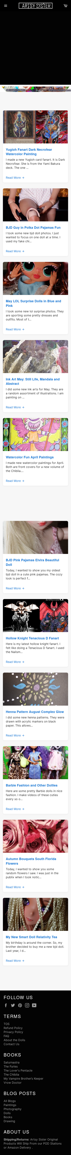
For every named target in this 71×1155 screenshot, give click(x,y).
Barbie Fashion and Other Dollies (32, 785)
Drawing (9, 1121)
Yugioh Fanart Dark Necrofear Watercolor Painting (29, 151)
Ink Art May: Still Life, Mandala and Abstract (33, 381)
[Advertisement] (35, 49)
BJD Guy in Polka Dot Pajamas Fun (33, 227)
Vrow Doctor (12, 1082)
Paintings (10, 1105)
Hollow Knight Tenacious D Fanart (32, 638)
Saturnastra (11, 1062)
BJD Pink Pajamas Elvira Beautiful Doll (32, 562)
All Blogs (10, 1101)
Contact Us (11, 1044)
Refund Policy (13, 1028)
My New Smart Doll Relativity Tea (31, 937)
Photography (12, 1109)
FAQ (6, 1036)
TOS (6, 1024)
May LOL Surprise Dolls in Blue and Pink (33, 303)
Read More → (15, 177)
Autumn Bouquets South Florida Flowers (31, 860)
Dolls (7, 1113)
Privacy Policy (13, 1032)
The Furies (11, 1066)
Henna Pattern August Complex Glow (35, 711)
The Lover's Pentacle (18, 1070)
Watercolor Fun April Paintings (30, 457)
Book (7, 1117)
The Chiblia (11, 1074)
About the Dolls (14, 1040)
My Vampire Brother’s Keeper (23, 1078)
